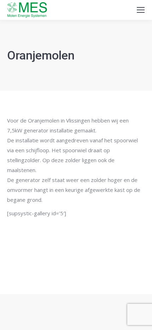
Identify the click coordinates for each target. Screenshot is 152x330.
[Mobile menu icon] (140, 10)
